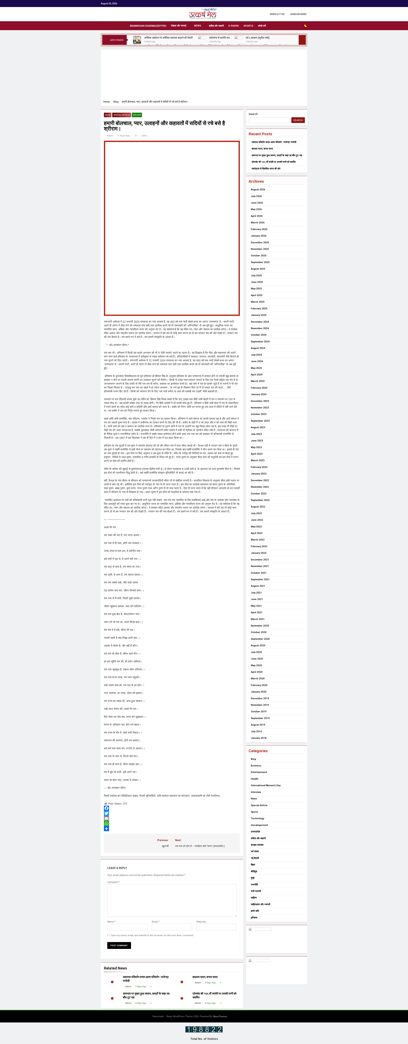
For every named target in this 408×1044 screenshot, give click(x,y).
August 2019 (258, 724)
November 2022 (260, 486)
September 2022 (260, 500)
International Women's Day (265, 785)
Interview (256, 792)
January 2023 (258, 473)
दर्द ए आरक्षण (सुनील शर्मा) (258, 37)
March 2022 (258, 539)
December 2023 (260, 401)
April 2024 (256, 374)
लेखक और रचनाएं (178, 25)
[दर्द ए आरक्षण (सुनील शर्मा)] (239, 40)
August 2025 (258, 268)
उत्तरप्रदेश (255, 831)
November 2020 (260, 625)
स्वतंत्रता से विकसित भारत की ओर (266, 168)
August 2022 (258, 506)
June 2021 (257, 599)
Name (111, 921)
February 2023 (259, 467)
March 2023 (258, 460)
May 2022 (256, 526)
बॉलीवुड (254, 871)
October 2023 (258, 414)
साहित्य (254, 897)
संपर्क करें (262, 25)
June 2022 (257, 519)
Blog (107, 115)
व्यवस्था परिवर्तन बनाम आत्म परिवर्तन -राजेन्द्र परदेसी (274, 142)
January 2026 (258, 235)
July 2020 (256, 652)
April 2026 (256, 216)
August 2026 (258, 189)
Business (256, 765)
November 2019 (260, 705)
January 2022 (258, 553)
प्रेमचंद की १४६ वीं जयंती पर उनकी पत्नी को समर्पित (274, 161)
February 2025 (259, 308)
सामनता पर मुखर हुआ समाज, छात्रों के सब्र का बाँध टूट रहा (277, 155)
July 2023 (256, 434)
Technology (257, 818)
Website (201, 921)
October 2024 (258, 334)
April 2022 (256, 533)
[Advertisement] (204, 76)
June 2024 (257, 361)
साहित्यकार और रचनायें (260, 904)
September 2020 (260, 639)
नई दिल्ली (255, 858)
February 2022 (259, 546)
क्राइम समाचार (257, 844)
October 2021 (258, 572)
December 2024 (260, 321)
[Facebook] (172, 808)
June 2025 (257, 282)
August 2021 (258, 586)
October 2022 (258, 493)
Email (156, 921)
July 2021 (256, 592)
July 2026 (256, 196)
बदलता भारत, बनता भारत (205, 977)
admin (110, 135)
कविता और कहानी (216, 25)
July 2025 (256, 275)
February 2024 (259, 387)
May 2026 (256, 209)
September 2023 (260, 420)
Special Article (121, 115)
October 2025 (258, 255)
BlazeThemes (220, 1016)
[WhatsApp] (172, 823)
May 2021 (256, 605)
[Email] (172, 818)
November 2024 (260, 328)
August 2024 (258, 348)
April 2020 (256, 672)
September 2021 (260, 579)
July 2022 (256, 513)
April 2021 (256, 612)
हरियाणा (254, 917)
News (197, 25)
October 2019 (258, 711)
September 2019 (260, 718)
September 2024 (260, 341)
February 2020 (259, 685)
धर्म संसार (255, 851)
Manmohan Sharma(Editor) (148, 25)
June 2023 (257, 440)
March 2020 (258, 678)
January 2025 (258, 315)
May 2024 (256, 368)
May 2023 (256, 447)
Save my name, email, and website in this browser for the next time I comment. (152, 935)
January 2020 (258, 691)
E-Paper (234, 25)
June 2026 (257, 202)
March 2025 (258, 301)
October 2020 (258, 632)
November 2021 (260, 566)
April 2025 (256, 295)
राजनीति (254, 884)
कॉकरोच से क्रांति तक (219, 37)
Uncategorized (259, 825)
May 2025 (256, 288)
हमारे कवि (255, 911)
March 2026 (258, 222)
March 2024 (258, 381)
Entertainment (259, 772)
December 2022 (260, 480)
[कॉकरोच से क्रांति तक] (202, 40)
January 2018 (258, 738)
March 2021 (258, 619)
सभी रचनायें (137, 115)
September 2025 (260, 262)
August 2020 (258, 645)
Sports (248, 25)
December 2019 (260, 698)
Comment (113, 882)
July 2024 (256, 354)
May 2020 (256, 665)
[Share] (172, 828)
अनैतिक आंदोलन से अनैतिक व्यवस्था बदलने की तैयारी (168, 37)
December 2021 (260, 559)
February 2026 (259, 229)
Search (253, 114)
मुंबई (252, 877)
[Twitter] (172, 813)
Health (254, 778)
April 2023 (256, 453)
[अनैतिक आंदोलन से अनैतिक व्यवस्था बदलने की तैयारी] (137, 40)
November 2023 (260, 407)
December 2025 (260, 242)
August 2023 (258, 427)
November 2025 (260, 249)
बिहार (253, 864)
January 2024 (258, 394)
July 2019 (256, 731)
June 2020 (257, 658)
